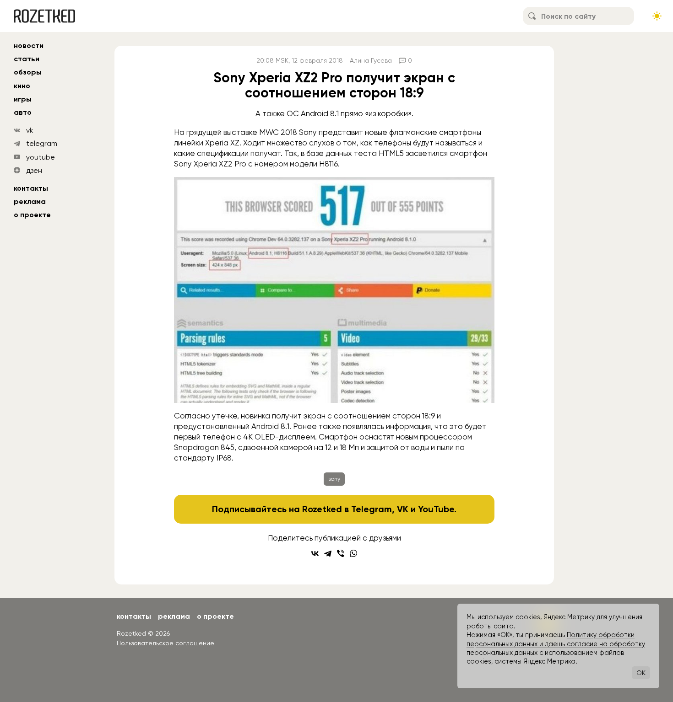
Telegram (371, 509)
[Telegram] (327, 553)
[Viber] (340, 553)
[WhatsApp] (353, 553)
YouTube (436, 509)
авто (23, 112)
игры (23, 99)
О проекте (32, 214)
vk (29, 130)
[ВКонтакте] (314, 553)
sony (334, 479)
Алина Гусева (371, 60)
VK (402, 509)
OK (641, 672)
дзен (34, 170)
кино (22, 85)
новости (28, 45)
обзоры (28, 72)
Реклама (30, 201)
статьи (26, 58)
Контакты (31, 188)
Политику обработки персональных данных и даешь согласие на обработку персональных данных (556, 643)
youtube (40, 157)
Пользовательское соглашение (165, 643)
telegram (41, 143)
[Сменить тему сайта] (657, 16)
